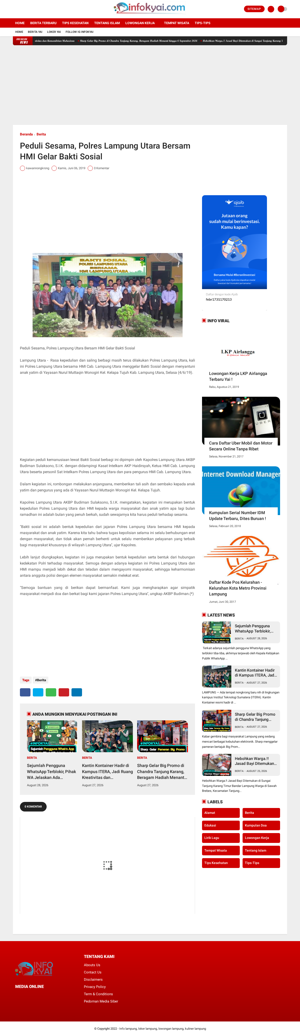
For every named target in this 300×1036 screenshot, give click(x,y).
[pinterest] (64, 692)
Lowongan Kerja (140, 23)
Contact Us (92, 972)
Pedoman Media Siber (101, 1001)
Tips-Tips (252, 863)
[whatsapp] (51, 692)
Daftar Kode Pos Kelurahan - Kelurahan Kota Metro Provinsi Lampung (237, 588)
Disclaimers (93, 979)
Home (20, 23)
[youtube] (33, 9)
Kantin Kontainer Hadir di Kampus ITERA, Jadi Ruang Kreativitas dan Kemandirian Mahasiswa (107, 771)
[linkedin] (76, 692)
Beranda (26, 134)
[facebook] (14, 9)
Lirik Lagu (211, 838)
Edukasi (210, 825)
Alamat (209, 813)
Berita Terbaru (43, 23)
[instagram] (27, 9)
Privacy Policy (95, 987)
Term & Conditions (98, 994)
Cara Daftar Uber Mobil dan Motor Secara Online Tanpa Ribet (240, 446)
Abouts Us (92, 965)
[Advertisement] (150, 85)
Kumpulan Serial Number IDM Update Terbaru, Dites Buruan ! (237, 515)
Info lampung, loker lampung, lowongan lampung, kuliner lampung (162, 1028)
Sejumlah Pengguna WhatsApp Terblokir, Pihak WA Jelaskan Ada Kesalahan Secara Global (51, 771)
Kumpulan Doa (256, 825)
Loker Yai (54, 32)
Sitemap (254, 9)
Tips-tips (202, 23)
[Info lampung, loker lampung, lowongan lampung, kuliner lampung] (150, 15)
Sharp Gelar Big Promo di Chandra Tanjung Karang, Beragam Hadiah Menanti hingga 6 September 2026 (118, 40)
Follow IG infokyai (80, 32)
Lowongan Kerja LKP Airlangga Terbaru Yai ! (238, 376)
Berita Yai (35, 32)
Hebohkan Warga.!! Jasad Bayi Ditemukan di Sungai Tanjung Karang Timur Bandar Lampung (236, 40)
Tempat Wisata (176, 23)
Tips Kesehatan (75, 23)
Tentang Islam (107, 23)
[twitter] (20, 9)
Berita (41, 134)
